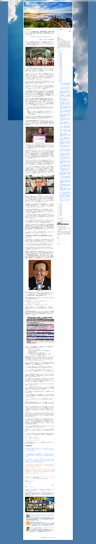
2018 (59, 64)
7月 (60, 73)
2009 (59, 213)
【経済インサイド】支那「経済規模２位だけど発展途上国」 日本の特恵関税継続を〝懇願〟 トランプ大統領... (64, 115)
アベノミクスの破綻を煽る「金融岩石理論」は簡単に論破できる (38, 36)
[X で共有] (36, 477)
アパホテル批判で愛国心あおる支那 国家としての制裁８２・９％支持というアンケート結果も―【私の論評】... (65, 131)
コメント (60, 240)
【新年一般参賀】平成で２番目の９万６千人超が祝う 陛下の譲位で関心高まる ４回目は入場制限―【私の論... (64, 196)
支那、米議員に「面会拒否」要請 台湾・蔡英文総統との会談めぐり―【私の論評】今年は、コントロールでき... (64, 170)
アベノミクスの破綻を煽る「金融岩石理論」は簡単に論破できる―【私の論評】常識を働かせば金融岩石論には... (64, 138)
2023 (59, 57)
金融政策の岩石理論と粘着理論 (33, 302)
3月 (60, 79)
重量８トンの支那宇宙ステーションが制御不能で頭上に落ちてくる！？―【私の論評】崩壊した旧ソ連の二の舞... (64, 100)
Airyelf (47, 537)
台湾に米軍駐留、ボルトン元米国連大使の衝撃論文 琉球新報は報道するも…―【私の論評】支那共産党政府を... (64, 96)
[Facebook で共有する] (37, 477)
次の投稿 (26, 485)
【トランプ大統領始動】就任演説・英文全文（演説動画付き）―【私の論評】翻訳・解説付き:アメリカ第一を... (65, 123)
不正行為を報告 (60, 218)
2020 (59, 61)
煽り (43, 478)
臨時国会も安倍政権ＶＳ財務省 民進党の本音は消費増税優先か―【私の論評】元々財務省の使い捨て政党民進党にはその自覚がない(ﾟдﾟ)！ (39, 471)
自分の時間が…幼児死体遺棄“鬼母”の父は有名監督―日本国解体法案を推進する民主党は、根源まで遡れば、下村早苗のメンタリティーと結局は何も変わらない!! (42, 515)
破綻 (45, 478)
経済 (38, 433)
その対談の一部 (48, 108)
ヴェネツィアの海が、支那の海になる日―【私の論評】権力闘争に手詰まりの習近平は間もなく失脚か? (65, 193)
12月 (60, 66)
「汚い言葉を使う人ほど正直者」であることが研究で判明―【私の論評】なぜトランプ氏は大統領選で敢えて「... (64, 150)
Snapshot (58, 230)
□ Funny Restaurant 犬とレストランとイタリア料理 (43, 4)
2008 (59, 214)
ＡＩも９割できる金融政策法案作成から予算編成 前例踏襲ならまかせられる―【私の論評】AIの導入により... (64, 177)
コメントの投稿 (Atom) (30, 486)
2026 (59, 53)
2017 (59, 65)
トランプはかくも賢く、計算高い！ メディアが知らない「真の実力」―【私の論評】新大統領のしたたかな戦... (64, 88)
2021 (59, 60)
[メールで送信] (34, 477)
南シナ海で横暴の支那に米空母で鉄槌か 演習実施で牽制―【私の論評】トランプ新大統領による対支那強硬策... (64, 185)
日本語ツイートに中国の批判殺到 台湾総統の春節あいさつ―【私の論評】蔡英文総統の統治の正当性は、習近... (64, 92)
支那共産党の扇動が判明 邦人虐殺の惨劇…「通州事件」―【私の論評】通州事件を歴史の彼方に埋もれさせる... (64, 189)
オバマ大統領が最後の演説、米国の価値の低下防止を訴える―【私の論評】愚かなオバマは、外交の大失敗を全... (64, 162)
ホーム (40, 485)
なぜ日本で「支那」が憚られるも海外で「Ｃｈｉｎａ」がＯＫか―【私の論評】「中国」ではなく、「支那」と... (64, 200)
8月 (60, 72)
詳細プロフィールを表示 (61, 49)
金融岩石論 (38, 478)
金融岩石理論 (35, 478)
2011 (59, 210)
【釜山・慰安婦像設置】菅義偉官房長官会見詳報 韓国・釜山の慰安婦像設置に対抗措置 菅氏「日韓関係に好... (64, 181)
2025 (59, 54)
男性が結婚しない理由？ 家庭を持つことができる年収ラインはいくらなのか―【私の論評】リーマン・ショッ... (64, 146)
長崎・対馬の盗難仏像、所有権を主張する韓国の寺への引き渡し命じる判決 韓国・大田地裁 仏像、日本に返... (64, 103)
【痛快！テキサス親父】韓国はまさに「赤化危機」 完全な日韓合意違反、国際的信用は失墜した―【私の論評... (64, 154)
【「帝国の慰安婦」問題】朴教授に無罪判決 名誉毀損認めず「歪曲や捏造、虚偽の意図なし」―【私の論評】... (64, 107)
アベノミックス (30, 478)
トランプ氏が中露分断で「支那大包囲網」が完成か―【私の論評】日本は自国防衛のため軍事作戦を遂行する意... (64, 142)
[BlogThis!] (35, 477)
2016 (59, 203)
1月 (60, 81)
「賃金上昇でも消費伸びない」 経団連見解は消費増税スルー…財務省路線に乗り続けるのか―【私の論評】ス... (64, 135)
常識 (41, 478)
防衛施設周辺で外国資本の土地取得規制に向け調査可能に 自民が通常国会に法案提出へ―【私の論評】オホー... (64, 174)
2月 (60, 80)
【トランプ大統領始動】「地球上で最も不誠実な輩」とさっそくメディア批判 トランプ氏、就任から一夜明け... (64, 119)
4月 (60, 77)
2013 (59, 207)
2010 (59, 211)
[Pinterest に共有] (38, 477)
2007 (59, 215)
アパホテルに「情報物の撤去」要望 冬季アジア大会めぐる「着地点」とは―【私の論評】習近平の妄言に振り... (65, 127)
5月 (60, 76)
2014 (59, 206)
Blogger (55, 537)
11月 (60, 68)
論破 (46, 478)
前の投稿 (52, 485)
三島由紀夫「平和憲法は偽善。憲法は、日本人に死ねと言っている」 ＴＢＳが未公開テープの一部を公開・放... (65, 158)
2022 (59, 58)
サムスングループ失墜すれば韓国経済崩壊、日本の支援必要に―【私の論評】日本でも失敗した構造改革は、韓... (64, 111)
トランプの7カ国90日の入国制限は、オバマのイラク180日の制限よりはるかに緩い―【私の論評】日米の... (65, 84)
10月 (60, 69)
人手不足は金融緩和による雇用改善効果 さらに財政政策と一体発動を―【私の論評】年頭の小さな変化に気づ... (64, 166)
